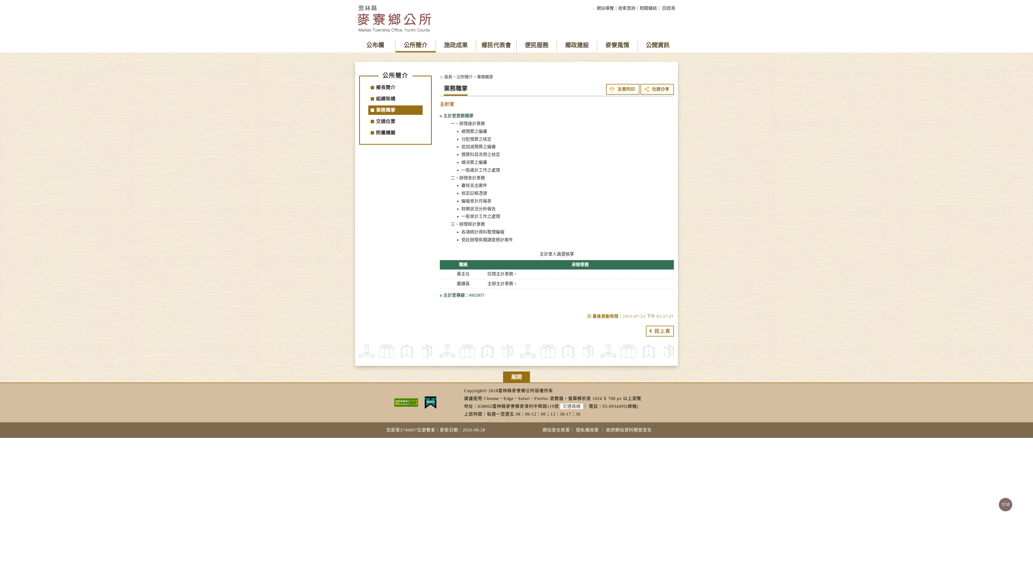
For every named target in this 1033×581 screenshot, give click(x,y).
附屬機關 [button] (385, 132)
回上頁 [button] (663, 331)
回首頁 (668, 8)
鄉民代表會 (496, 45)
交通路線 (572, 406)
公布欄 (375, 45)
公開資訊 (658, 45)
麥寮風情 (617, 45)
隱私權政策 (587, 430)
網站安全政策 (556, 430)
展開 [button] (516, 377)
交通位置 (385, 121)
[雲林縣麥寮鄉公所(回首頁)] (394, 18)
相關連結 (648, 8)
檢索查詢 (626, 8)
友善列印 (626, 89)
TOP (1006, 504)
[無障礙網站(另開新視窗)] (406, 402)
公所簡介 (415, 45)
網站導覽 (605, 8)
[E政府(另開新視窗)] (430, 402)
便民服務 (537, 45)
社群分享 (660, 89)
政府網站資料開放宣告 (629, 430)
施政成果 (456, 45)
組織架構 (385, 98)
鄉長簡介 (385, 87)
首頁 (448, 77)
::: (594, 8)
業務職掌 (385, 110)
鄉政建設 (577, 45)
